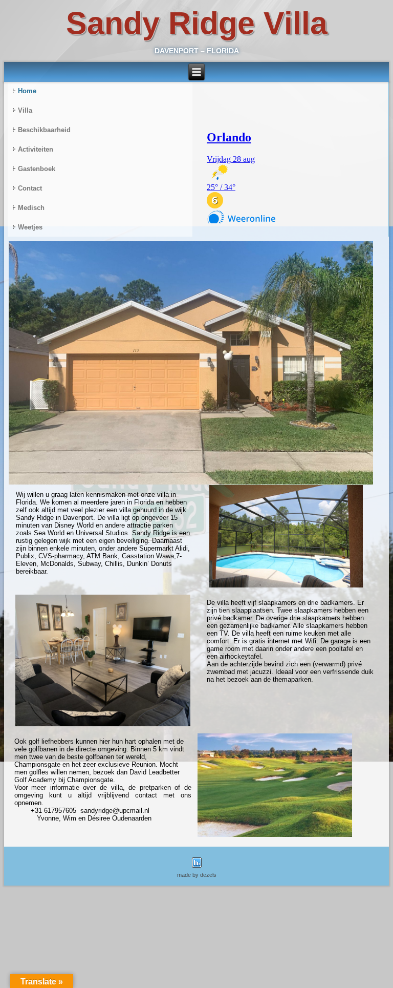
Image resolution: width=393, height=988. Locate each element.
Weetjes (30, 227)
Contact (30, 188)
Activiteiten (35, 149)
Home (27, 91)
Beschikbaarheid (44, 130)
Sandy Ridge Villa (197, 23)
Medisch (31, 208)
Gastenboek (36, 169)
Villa (25, 110)
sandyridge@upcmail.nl (114, 810)
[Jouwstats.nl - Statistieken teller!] (197, 869)
